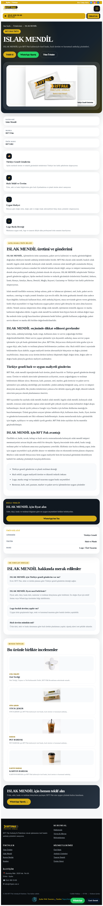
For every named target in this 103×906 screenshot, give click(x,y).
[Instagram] (94, 2)
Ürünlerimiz (17, 26)
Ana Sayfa (7, 26)
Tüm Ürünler (49, 55)
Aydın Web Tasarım (46, 899)
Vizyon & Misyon (60, 834)
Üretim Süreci (59, 861)
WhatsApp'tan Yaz (51, 518)
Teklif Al (93, 16)
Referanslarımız (59, 838)
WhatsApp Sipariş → (19, 802)
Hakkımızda (58, 830)
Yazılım (59, 899)
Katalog (6, 861)
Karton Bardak (8, 857)
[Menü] (97, 9)
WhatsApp (77, 900)
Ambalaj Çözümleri (61, 854)
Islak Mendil (7, 854)
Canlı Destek (93, 900)
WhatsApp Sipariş (28, 55)
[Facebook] (91, 2)
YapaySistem (67, 899)
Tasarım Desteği (59, 857)
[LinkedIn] (98, 2)
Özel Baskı (57, 850)
